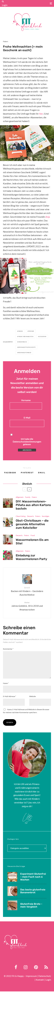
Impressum (31, 976)
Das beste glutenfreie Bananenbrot (32, 891)
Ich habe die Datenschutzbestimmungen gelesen (27, 442)
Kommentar (8, 649)
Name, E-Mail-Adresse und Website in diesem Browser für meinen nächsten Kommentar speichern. (26, 711)
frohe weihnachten (25, 336)
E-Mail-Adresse (9, 696)
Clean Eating (21, 516)
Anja (47, 216)
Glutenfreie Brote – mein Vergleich (31, 905)
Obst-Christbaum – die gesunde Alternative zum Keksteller (32, 524)
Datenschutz (44, 976)
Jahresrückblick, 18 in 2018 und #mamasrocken (27, 606)
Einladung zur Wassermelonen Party (31, 557)
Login (4, 5)
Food (33, 535)
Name (6, 683)
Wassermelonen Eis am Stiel (32, 541)
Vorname (26, 400)
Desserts (30, 516)
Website (32, 696)
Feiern (5, 41)
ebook (20, 331)
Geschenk (42, 336)
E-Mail (27, 417)
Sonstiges (45, 516)
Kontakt (40, 979)
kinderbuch (22, 342)
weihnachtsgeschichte (27, 347)
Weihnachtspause (24, 352)
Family (27, 497)
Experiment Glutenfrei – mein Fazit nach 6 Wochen (33, 876)
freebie (31, 331)
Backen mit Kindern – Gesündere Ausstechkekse (27, 591)
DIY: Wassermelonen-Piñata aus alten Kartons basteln (33, 505)
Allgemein (20, 497)
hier (41, 113)
